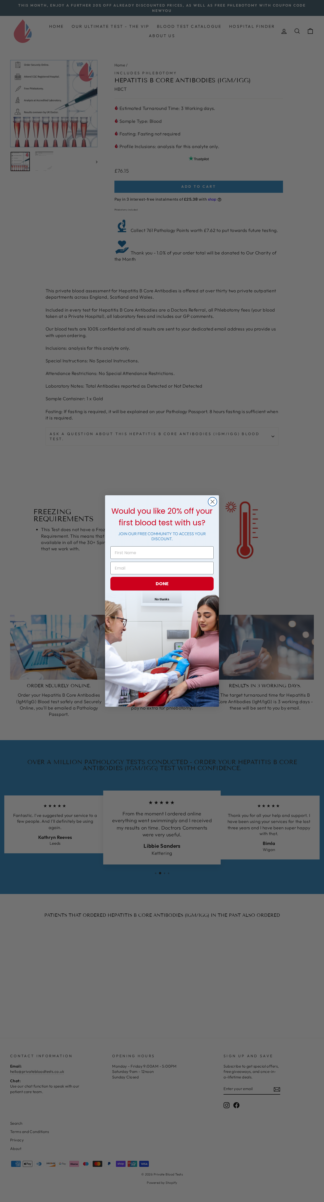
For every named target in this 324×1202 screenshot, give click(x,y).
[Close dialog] (212, 501)
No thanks (162, 599)
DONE (162, 583)
